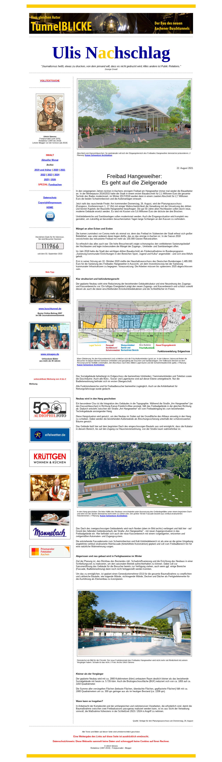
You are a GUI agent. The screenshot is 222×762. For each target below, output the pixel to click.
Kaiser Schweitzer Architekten (98, 155)
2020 (55, 170)
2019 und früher (43, 170)
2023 (50, 174)
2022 (43, 174)
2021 (62, 170)
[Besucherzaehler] (50, 248)
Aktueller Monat (49, 160)
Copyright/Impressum (50, 202)
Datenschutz (50, 197)
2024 (56, 174)
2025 (46, 179)
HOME (49, 207)
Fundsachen (55, 184)
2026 (53, 179)
